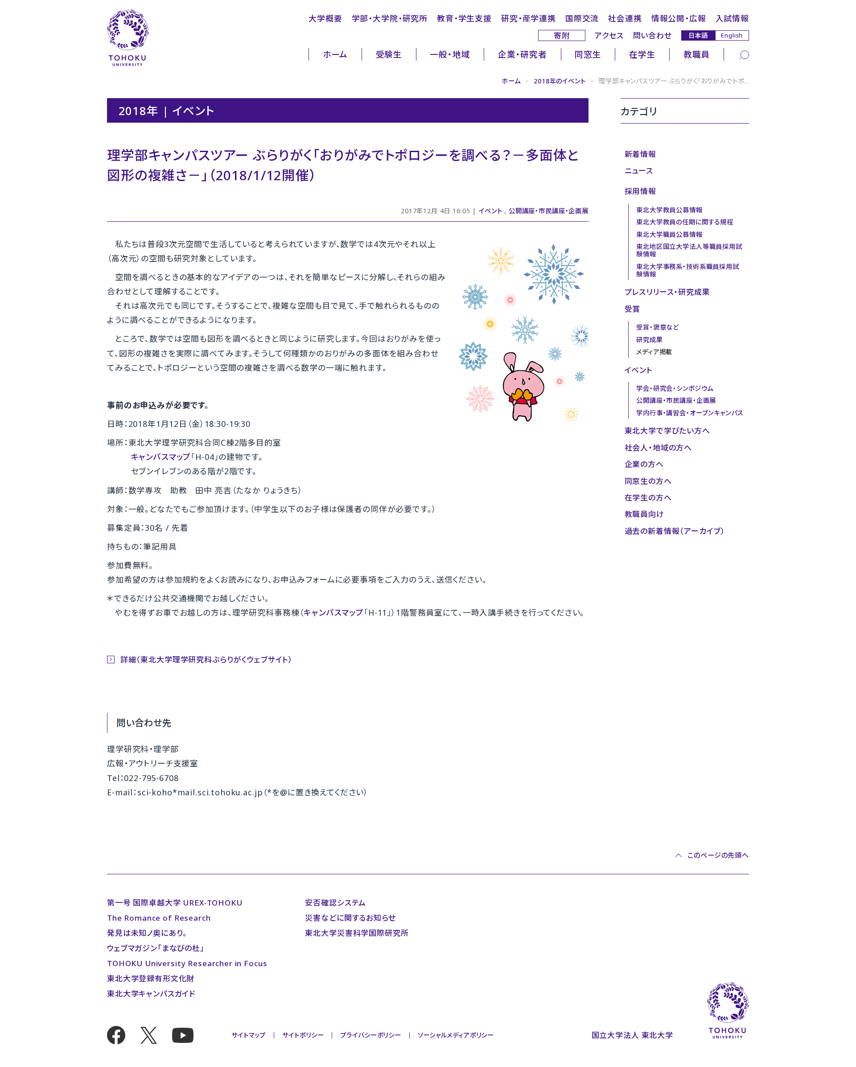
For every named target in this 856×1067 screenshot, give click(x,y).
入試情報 (732, 18)
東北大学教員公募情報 (669, 210)
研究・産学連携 (528, 18)
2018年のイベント (560, 81)
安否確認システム (335, 902)
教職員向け (644, 514)
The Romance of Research (159, 918)
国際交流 (582, 18)
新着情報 (640, 154)
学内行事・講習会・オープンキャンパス (689, 413)
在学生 (642, 54)
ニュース (639, 170)
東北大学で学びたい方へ (667, 431)
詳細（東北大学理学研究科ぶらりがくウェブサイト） (206, 659)
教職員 (696, 54)
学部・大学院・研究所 (390, 18)
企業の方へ (644, 464)
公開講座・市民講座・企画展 (548, 211)
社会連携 (625, 18)
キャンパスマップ (161, 456)
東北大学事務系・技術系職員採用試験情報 (687, 270)
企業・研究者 (522, 54)
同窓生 (588, 54)
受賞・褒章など (657, 327)
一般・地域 (450, 54)
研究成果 (649, 339)
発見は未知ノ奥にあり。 (147, 933)
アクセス (609, 35)
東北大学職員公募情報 (669, 234)
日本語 (698, 35)
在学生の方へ (648, 497)
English (732, 35)
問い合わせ (652, 35)
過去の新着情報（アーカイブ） (675, 531)
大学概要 (325, 18)
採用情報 (640, 191)
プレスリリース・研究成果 (667, 292)
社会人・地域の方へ (658, 448)
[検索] (744, 54)
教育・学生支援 (464, 18)
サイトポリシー (303, 1035)
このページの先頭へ (718, 855)
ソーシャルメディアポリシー (456, 1035)
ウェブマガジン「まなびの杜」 (156, 948)
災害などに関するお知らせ (350, 918)
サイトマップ (248, 1035)
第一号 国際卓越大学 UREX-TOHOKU (175, 902)
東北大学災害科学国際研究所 (356, 933)
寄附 (562, 35)
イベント (490, 211)
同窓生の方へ (648, 481)
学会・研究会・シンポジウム (674, 388)
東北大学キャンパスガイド (151, 993)
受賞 (633, 309)
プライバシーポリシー (370, 1035)
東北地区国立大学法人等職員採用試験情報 (689, 250)
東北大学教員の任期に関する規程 (684, 222)
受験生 (389, 54)
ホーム (335, 54)
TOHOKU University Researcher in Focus (187, 963)
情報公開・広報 (678, 18)
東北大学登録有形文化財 (150, 978)
